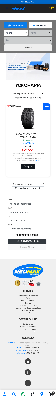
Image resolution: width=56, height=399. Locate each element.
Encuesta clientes (28, 301)
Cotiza (27, 298)
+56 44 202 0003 (28, 2)
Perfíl (10, 208)
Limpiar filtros (27, 247)
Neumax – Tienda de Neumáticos (28, 308)
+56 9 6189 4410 (32, 353)
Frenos (28, 303)
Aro (9, 216)
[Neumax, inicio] (18, 8)
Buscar (28, 47)
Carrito (50, 392)
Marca (10, 225)
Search (14, 394)
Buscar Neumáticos (27, 241)
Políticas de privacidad (28, 327)
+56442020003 (35, 351)
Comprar (28, 167)
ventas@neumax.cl (31, 348)
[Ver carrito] (50, 8)
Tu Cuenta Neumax (28, 313)
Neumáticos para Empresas (28, 306)
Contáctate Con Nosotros (28, 296)
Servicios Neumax (28, 310)
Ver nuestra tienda (28, 332)
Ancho (10, 200)
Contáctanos (28, 324)
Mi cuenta (4, 394)
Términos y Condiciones (28, 329)
